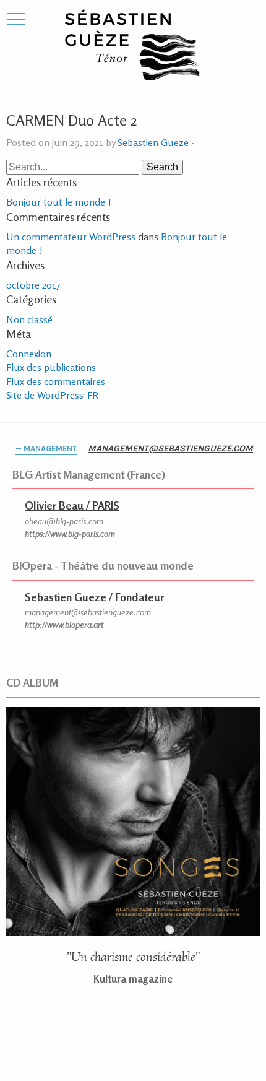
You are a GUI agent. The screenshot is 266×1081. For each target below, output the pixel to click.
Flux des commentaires (55, 381)
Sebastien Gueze (153, 142)
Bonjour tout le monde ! (58, 202)
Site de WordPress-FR (52, 395)
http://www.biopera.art (64, 624)
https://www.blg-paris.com (70, 533)
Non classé (29, 319)
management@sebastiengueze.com (170, 448)
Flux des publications (51, 367)
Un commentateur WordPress (70, 236)
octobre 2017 (33, 285)
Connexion (28, 353)
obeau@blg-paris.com (64, 521)
